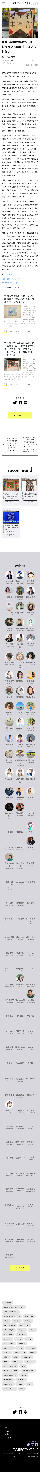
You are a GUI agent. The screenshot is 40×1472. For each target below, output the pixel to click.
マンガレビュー (9, 1343)
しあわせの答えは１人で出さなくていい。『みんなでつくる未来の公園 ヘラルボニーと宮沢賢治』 (11, 494)
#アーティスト (8, 534)
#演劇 (29, 502)
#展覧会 (10, 502)
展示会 (33, 1352)
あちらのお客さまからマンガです (14, 1307)
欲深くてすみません (10, 1366)
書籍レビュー (17, 1361)
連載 (22, 1389)
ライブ (20, 1348)
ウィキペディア (9, 1330)
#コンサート (14, 534)
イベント (17, 1321)
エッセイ (22, 1330)
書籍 (6, 1361)
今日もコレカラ (20, 1352)
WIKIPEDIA (8, 1303)
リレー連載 (31, 1348)
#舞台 (32, 502)
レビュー (7, 1352)
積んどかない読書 (28, 1370)
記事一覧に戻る (20, 415)
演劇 (23, 1366)
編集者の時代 (8, 1379)
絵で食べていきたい (10, 1375)
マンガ (29, 1339)
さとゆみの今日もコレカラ (12, 1316)
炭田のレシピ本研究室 (11, 1370)
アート (6, 1321)
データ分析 (8, 1339)
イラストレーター (10, 1325)
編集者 (24, 1375)
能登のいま (22, 1379)
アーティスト (29, 1316)
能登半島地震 (8, 1384)
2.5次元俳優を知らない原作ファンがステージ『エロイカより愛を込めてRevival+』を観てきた (30, 494)
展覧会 (7, 1357)
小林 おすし (11, 498)
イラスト (28, 1321)
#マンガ (25, 502)
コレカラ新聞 (8, 1334)
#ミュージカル (8, 536)
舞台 (30, 1384)
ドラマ (19, 1339)
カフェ (33, 1330)
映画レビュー (11, 63)
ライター (22, 1343)
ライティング (8, 1348)
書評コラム (30, 1361)
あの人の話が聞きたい (11, 1312)
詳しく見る (20, 1267)
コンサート (22, 1334)
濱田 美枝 (10, 61)
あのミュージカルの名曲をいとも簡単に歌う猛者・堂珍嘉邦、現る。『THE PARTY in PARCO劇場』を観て (11, 527)
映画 (3, 63)
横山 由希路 (11, 531)
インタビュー (25, 1325)
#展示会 (6, 502)
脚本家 (20, 1384)
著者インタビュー (10, 1389)
